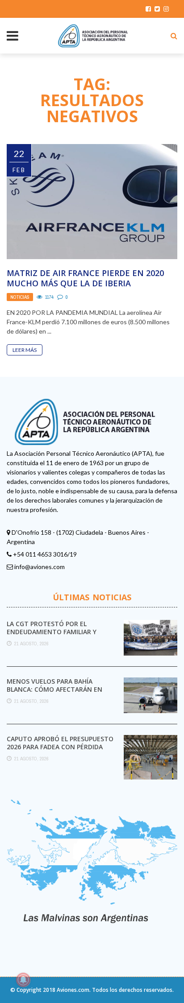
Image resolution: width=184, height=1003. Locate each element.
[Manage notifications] (23, 980)
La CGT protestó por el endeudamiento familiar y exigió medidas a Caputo (51, 631)
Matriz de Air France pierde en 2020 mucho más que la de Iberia (85, 278)
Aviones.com (73, 990)
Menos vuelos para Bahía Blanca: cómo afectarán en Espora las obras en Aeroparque (54, 693)
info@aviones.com (39, 566)
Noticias (19, 297)
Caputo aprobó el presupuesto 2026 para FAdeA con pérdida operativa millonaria (60, 747)
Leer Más (25, 350)
